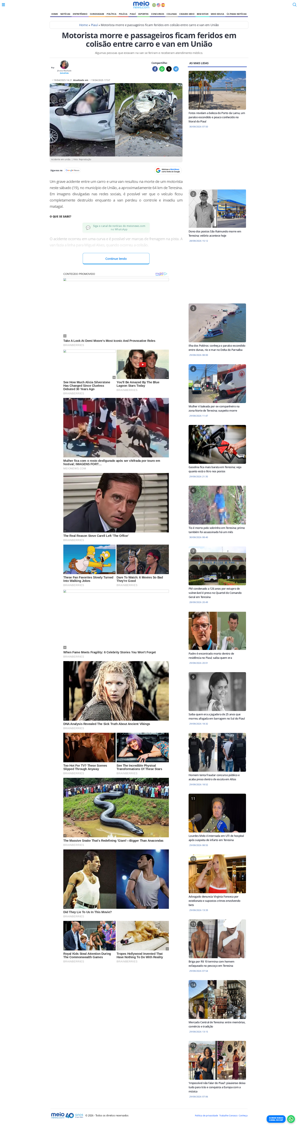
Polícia (123, 13)
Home (54, 13)
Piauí (133, 13)
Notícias (65, 13)
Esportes (143, 13)
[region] (217, 161)
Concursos (157, 13)
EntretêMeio (80, 13)
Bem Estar (202, 13)
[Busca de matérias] (294, 5)
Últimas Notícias (237, 13)
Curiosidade (97, 13)
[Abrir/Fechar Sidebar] (3, 5)
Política (111, 13)
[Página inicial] (141, 5)
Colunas (172, 13)
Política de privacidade (206, 1115)
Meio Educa (217, 13)
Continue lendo (116, 259)
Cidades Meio (186, 13)
